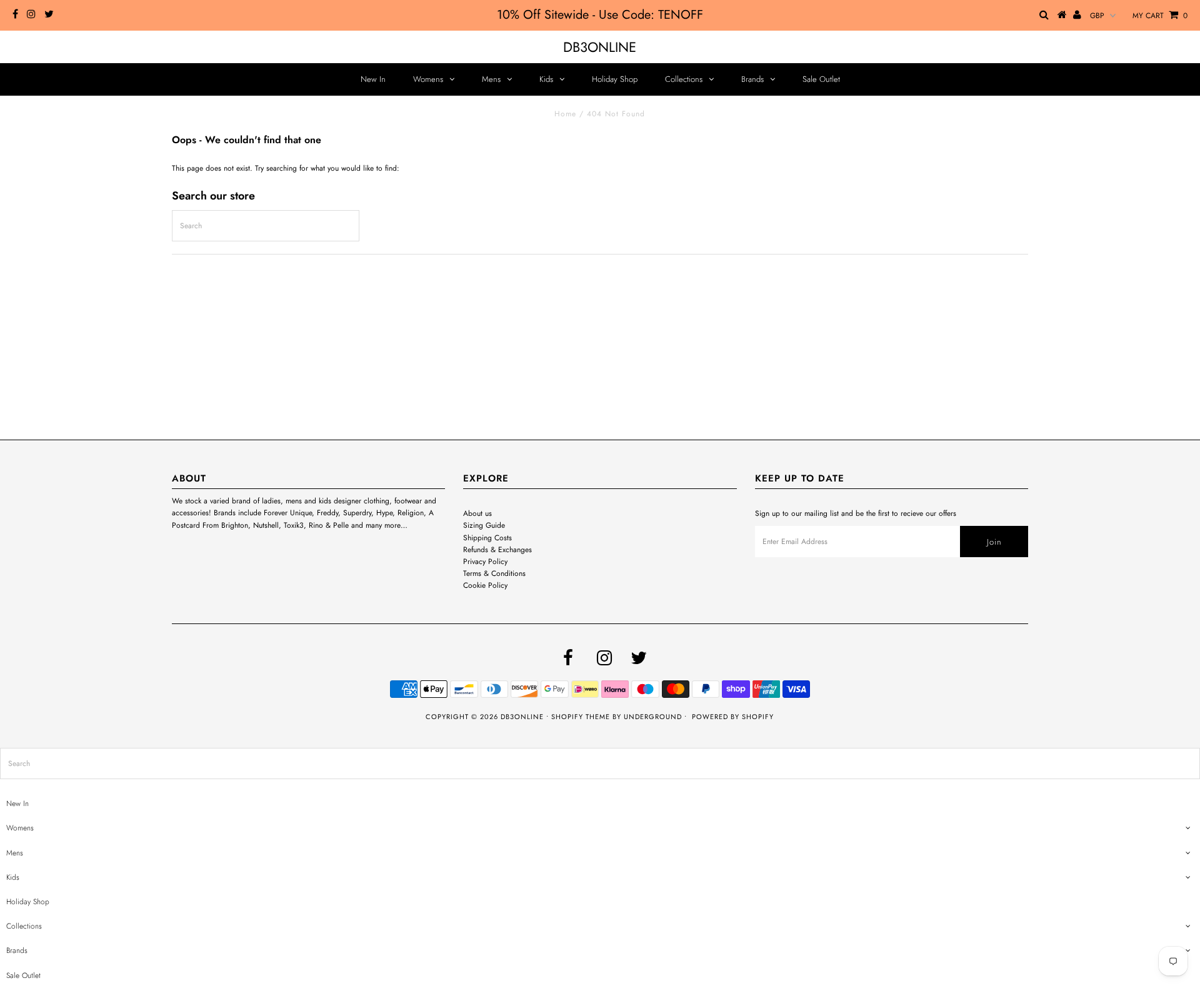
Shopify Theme (580, 717)
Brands (752, 79)
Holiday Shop (615, 79)
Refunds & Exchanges (497, 549)
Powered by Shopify (733, 717)
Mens (491, 79)
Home (565, 113)
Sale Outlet (821, 79)
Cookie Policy (485, 585)
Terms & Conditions (494, 573)
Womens (428, 79)
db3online (599, 47)
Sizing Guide (484, 525)
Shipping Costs (487, 537)
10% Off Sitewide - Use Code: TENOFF (600, 15)
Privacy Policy (485, 561)
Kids (546, 79)
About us (477, 513)
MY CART (1160, 15)
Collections (683, 79)
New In (373, 79)
